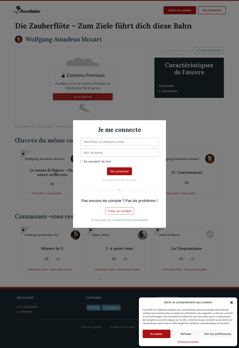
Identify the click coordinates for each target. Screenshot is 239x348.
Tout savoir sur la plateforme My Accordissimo (120, 219)
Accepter (156, 334)
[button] (231, 302)
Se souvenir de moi (97, 161)
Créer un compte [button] (119, 211)
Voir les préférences (217, 334)
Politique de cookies (188, 341)
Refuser (186, 334)
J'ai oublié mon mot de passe (119, 179)
